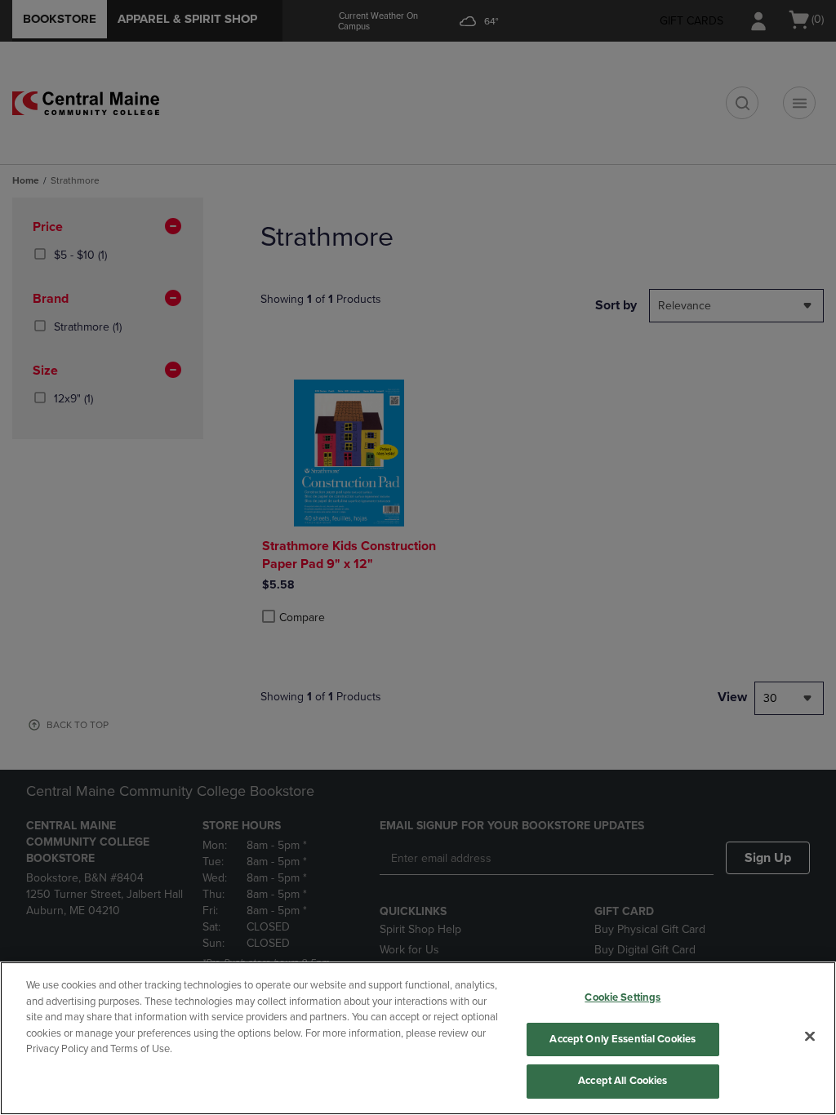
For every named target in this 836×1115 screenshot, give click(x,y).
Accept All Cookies (622, 1080)
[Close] (810, 1037)
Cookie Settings (622, 997)
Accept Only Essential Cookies (622, 1039)
